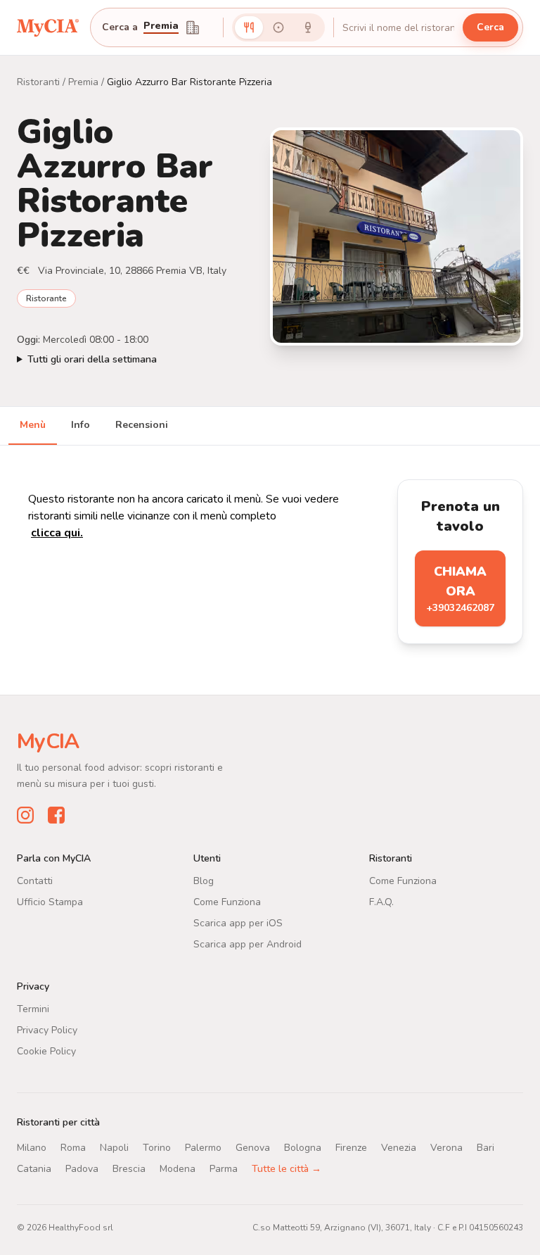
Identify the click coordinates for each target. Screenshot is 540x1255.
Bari (485, 1147)
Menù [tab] (33, 424)
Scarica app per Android (247, 943)
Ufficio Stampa (50, 901)
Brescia (129, 1168)
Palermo (203, 1147)
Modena (177, 1168)
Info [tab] (80, 424)
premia (161, 26)
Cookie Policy (46, 1050)
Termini (33, 1008)
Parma (224, 1168)
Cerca (490, 27)
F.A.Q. (381, 901)
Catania (34, 1168)
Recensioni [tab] (141, 424)
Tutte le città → (286, 1168)
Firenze (351, 1147)
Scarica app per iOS (238, 922)
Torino (157, 1147)
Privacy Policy (47, 1029)
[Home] (48, 27)
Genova (253, 1147)
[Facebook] (56, 814)
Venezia (398, 1147)
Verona (446, 1147)
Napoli (114, 1147)
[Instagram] (25, 814)
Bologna (302, 1147)
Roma (73, 1147)
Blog (203, 880)
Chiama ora (460, 588)
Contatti (35, 880)
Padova (81, 1168)
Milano (31, 1147)
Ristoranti (38, 82)
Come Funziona (227, 901)
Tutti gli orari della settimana (92, 359)
